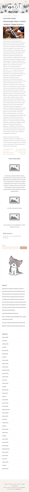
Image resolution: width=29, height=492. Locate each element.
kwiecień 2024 (5, 429)
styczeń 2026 (5, 360)
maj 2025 (4, 386)
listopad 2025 (5, 366)
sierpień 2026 (5, 337)
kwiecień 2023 (5, 468)
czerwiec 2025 (5, 383)
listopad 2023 (5, 445)
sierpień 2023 (5, 455)
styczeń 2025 (5, 399)
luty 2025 (4, 396)
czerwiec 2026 (5, 343)
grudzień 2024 (5, 402)
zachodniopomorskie (7, 15)
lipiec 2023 (4, 458)
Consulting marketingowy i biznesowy (14, 208)
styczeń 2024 (5, 438)
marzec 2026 (5, 353)
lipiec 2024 (4, 419)
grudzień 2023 (5, 442)
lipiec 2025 (4, 379)
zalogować (10, 236)
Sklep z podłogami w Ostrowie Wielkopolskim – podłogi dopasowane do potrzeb (14, 318)
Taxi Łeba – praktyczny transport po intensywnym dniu (13, 322)
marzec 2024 (5, 432)
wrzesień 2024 (5, 412)
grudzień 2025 (5, 363)
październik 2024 (6, 409)
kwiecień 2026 (5, 350)
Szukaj (3, 245)
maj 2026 (4, 347)
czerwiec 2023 (5, 461)
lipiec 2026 (4, 340)
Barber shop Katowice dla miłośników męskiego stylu (13, 325)
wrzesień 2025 (5, 373)
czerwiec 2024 (5, 422)
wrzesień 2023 (5, 452)
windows (10, 70)
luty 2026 (4, 356)
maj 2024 (4, 425)
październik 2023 (6, 448)
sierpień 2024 (5, 416)
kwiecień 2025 (5, 389)
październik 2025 (6, 370)
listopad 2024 (5, 406)
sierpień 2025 (5, 376)
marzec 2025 (5, 393)
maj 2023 (4, 465)
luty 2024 (4, 435)
